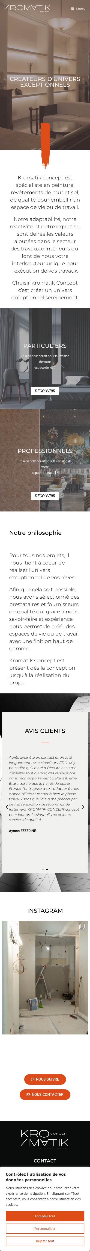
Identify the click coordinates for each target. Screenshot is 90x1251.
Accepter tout (45, 1216)
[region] (45, 1209)
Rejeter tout (45, 1241)
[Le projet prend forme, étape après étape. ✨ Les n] (45, 977)
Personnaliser (45, 1228)
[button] (7, 807)
